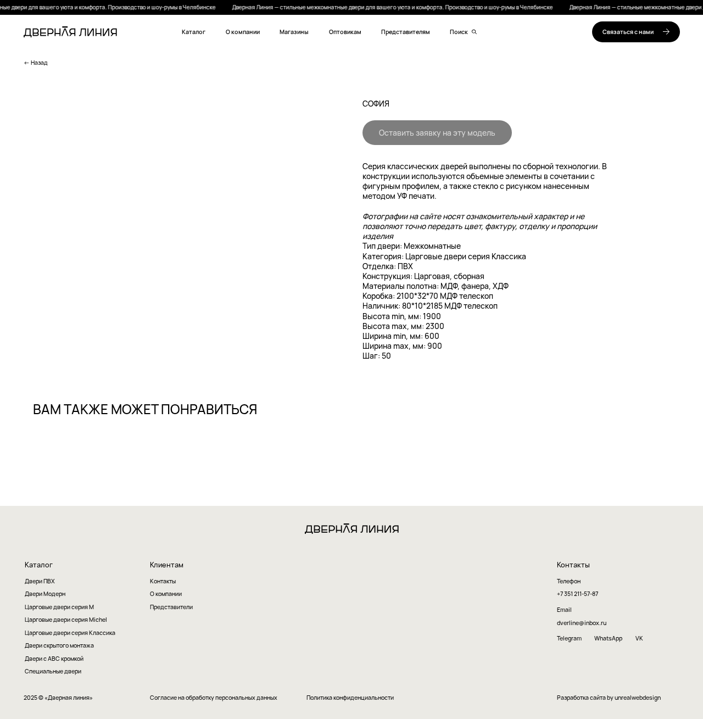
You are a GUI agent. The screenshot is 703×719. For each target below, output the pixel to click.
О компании (243, 32)
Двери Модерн (45, 594)
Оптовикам (345, 32)
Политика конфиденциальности (350, 697)
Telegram (569, 638)
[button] (636, 31)
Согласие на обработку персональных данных (213, 697)
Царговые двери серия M (59, 607)
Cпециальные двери (53, 671)
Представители (171, 607)
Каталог (193, 32)
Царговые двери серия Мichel (66, 619)
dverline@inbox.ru (581, 623)
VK (639, 638)
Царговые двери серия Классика (70, 633)
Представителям (405, 32)
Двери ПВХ (40, 581)
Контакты (163, 581)
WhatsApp (608, 638)
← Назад (36, 62)
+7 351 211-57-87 (577, 594)
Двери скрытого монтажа (59, 645)
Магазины (294, 32)
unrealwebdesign (638, 697)
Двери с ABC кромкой (54, 658)
